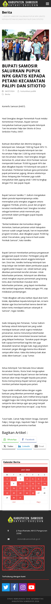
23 (14, 493)
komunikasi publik (28, 91)
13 (38, 483)
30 (14, 498)
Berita (7, 94)
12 (33, 483)
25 (27, 493)
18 (27, 488)
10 (20, 483)
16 (14, 488)
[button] (47, 3)
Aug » (39, 502)
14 (44, 483)
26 (33, 493)
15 (7, 488)
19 (33, 488)
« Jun (14, 502)
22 (7, 493)
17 (20, 488)
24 (20, 493)
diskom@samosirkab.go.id (28, 539)
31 (20, 498)
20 (38, 488)
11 (27, 483)
